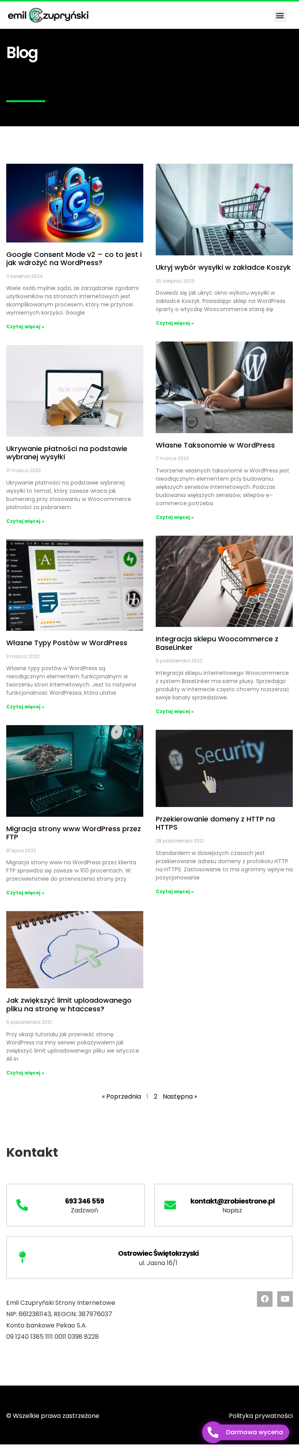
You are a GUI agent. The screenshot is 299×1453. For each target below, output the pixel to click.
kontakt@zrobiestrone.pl (232, 1201)
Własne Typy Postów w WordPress (66, 643)
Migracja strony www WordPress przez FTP (73, 833)
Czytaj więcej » (25, 326)
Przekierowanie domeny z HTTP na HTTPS (215, 823)
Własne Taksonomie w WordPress (215, 445)
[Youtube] (285, 1299)
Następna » (180, 1096)
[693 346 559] (22, 1205)
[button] (280, 15)
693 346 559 (84, 1201)
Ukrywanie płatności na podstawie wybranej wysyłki (66, 453)
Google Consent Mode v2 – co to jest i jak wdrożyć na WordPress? (74, 259)
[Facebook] (265, 1299)
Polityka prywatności (261, 1415)
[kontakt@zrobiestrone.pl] (170, 1205)
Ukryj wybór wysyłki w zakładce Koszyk (223, 267)
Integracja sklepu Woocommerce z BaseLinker (217, 643)
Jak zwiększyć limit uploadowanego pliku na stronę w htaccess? (69, 1004)
